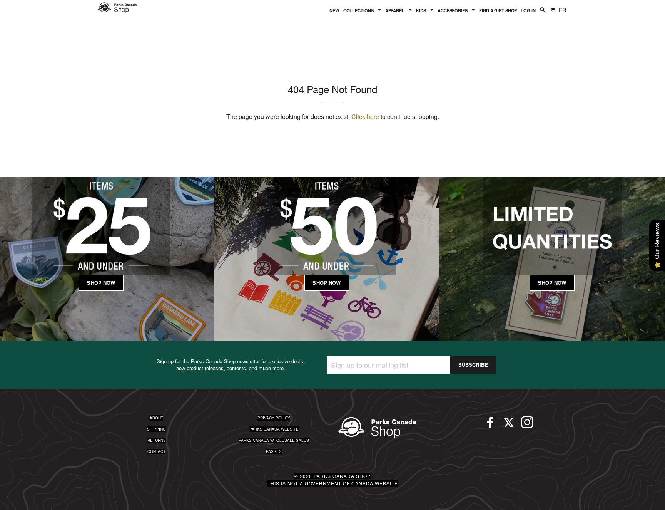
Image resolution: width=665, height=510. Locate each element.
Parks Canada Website (274, 429)
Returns (156, 440)
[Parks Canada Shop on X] (509, 425)
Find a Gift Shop (498, 10)
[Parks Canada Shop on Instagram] (527, 425)
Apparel (395, 10)
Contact (156, 451)
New (334, 10)
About (156, 418)
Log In (528, 10)
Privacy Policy (273, 418)
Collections (359, 10)
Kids (421, 10)
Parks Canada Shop (342, 476)
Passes (274, 451)
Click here (365, 116)
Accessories (453, 10)
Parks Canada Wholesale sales (274, 440)
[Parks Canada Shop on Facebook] (490, 425)
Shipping (156, 429)
